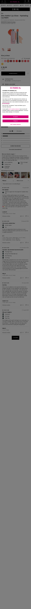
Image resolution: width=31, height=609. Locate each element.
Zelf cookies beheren (15, 124)
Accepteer (15, 116)
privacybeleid (5, 103)
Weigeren (15, 120)
